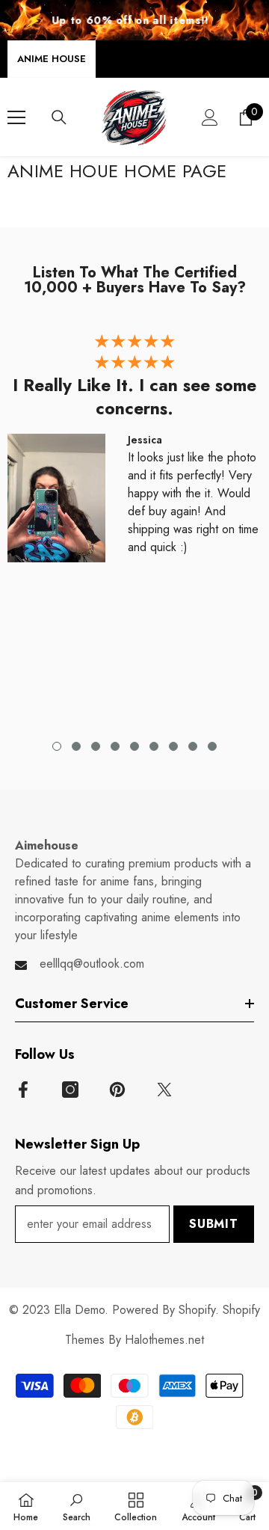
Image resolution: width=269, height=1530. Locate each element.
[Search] (59, 117)
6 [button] (153, 746)
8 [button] (192, 746)
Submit (213, 1223)
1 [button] (56, 746)
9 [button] (212, 746)
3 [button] (95, 746)
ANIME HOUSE (51, 59)
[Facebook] (23, 1089)
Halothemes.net (164, 1339)
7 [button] (173, 746)
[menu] (16, 117)
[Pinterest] (117, 1089)
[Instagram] (70, 1089)
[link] (76, 1506)
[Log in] (210, 117)
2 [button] (76, 746)
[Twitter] (164, 1089)
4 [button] (115, 746)
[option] (134, 453)
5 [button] (134, 746)
